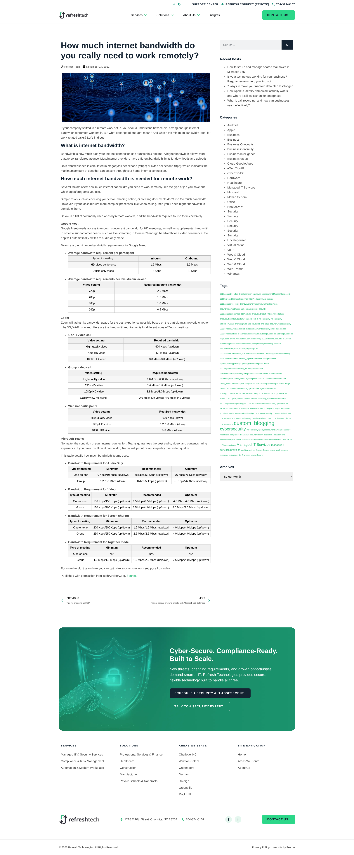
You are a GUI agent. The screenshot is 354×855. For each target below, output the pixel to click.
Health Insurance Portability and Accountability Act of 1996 (261, 440)
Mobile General (237, 197)
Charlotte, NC (188, 754)
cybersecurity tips (254, 430)
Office (231, 201)
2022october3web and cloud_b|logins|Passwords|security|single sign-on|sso (253, 329)
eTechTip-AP (235, 168)
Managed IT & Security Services (82, 754)
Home (242, 754)
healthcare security (248, 435)
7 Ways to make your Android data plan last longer (260, 86)
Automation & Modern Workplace (82, 767)
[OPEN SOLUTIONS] (172, 15)
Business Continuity (240, 144)
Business (233, 134)
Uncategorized (237, 240)
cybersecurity (233, 429)
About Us (244, 767)
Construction (128, 767)
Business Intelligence (241, 154)
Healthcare (234, 182)
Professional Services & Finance (141, 754)
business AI (278, 413)
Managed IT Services (241, 187)
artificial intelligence (248, 413)
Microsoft (233, 192)
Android (232, 125)
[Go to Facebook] (179, 4)
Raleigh (184, 781)
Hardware (233, 177)
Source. (131, 575)
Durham (184, 774)
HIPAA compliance (228, 445)
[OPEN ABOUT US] (198, 15)
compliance (286, 418)
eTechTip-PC (235, 173)
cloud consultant (259, 418)
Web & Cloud (236, 254)
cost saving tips (226, 424)
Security (232, 211)
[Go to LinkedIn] (174, 4)
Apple (231, 130)
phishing (244, 450)
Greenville (185, 787)
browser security (265, 413)
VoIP (230, 249)
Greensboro (186, 767)
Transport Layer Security (252, 455)
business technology (242, 418)
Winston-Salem (189, 761)
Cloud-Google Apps (240, 163)
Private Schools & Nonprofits (138, 781)
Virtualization (235, 245)
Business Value (237, 158)
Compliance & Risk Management (82, 761)
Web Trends (235, 269)
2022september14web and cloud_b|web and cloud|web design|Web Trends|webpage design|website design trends (255, 383)
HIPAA (289, 440)
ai (279, 408)
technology (233, 455)
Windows (233, 273)
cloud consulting (274, 418)
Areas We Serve (248, 761)
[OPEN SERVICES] (145, 15)
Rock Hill (185, 794)
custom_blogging (254, 423)
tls (240, 455)
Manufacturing (129, 774)
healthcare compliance (230, 435)
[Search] (287, 45)
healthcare (286, 430)
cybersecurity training (271, 430)
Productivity (235, 206)
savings (252, 450)
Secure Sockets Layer (265, 450)
